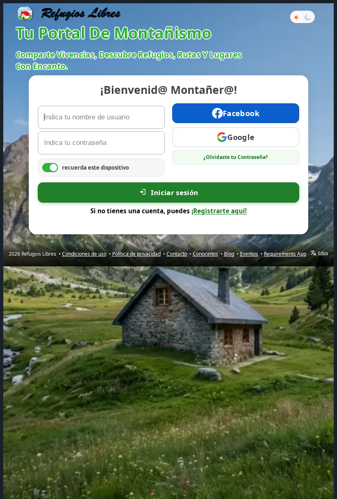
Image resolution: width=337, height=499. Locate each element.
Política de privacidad (136, 253)
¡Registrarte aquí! (219, 211)
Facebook (241, 113)
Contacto (176, 253)
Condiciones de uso (84, 253)
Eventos (249, 253)
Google (240, 137)
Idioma (326, 253)
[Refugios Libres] (69, 13)
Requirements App (285, 253)
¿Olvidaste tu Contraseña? (235, 157)
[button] (302, 17)
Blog (229, 253)
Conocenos (205, 253)
